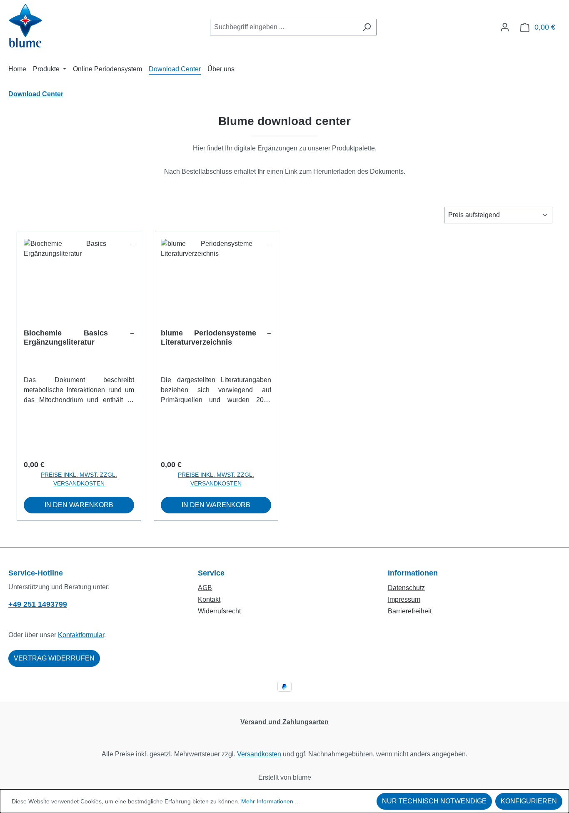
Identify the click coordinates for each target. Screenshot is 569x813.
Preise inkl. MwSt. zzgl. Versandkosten (79, 479)
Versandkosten (259, 754)
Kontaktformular (81, 634)
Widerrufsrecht (219, 611)
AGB (205, 587)
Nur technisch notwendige (434, 801)
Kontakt (209, 599)
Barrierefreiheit (410, 611)
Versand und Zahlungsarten (284, 721)
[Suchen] (367, 27)
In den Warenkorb (79, 504)
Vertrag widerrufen (54, 658)
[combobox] (283, 27)
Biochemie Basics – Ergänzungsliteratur (79, 337)
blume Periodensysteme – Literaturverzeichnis (216, 337)
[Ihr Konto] (505, 27)
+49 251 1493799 (37, 604)
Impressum (404, 599)
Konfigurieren (529, 801)
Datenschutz (406, 587)
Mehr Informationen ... (270, 801)
